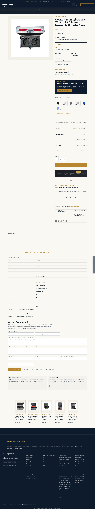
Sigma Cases (57, 446)
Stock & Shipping (30, 474)
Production (47, 4)
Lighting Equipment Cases (65, 484)
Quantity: (57, 156)
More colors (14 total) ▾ (63, 113)
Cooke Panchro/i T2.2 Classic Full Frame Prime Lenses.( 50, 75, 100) (72, 418)
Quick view (19, 404)
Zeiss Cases (49, 444)
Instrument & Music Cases (65, 463)
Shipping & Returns (79, 459)
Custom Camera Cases (80, 472)
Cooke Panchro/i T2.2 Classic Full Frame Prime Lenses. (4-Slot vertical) (59, 418)
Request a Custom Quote (65, 457)
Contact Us (78, 457)
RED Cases (9, 446)
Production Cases (79, 478)
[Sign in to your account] (76, 4)
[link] (85, 9)
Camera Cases (29, 455)
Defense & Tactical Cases (65, 467)
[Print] (61, 221)
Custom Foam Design (64, 459)
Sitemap (77, 482)
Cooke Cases (17, 444)
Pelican (54, 4)
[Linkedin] (66, 221)
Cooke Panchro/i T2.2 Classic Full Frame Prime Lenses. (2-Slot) (19, 418)
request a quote (30, 316)
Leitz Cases (50, 446)
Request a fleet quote (57, 386)
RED (44, 461)
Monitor (34, 4)
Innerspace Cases (10, 454)
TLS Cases (81, 444)
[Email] (58, 221)
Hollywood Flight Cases (80, 467)
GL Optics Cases (27, 446)
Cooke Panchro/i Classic (62, 72)
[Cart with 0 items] (78, 4)
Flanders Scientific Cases (67, 446)
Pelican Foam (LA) (79, 476)
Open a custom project (25, 313)
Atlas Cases (35, 446)
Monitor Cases (29, 459)
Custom (60, 4)
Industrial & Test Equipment (65, 469)
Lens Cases (29, 457)
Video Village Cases (63, 480)
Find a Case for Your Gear (49, 455)
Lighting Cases (29, 461)
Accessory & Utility (30, 469)
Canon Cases (32, 444)
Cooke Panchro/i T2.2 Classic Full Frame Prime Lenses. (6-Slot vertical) (32, 418)
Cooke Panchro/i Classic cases (41, 252)
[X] (63, 221)
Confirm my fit (14, 369)
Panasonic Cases (18, 446)
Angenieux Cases (40, 444)
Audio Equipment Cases (64, 486)
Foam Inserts (62, 461)
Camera (24, 4)
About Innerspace (79, 463)
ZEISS (44, 465)
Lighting (40, 4)
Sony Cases (24, 444)
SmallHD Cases (56, 444)
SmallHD (45, 467)
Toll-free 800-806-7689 (9, 465)
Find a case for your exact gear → (65, 74)
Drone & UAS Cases (63, 465)
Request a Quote (71, 197)
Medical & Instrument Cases (65, 472)
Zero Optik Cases (73, 444)
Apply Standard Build (64, 90)
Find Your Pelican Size (48, 469)
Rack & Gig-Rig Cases (31, 478)
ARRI (44, 457)
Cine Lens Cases (79, 469)
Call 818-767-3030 (19, 316)
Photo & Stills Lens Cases (65, 494)
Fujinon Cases (64, 444)
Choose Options (20, 408)
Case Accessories (30, 476)
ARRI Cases (10, 444)
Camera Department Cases (65, 476)
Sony (44, 459)
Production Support (30, 463)
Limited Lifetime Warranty (81, 461)
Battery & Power (30, 467)
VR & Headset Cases (64, 491)
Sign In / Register (79, 480)
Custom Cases (62, 455)
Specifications (14, 257)
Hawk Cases (10, 448)
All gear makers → (19, 448)
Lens (28, 4)
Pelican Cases (29, 472)
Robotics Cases (62, 474)
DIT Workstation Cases (64, 482)
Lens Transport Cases (64, 478)
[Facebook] (56, 221)
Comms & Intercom (30, 465)
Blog (76, 465)
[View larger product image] (30, 38)
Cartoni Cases (42, 446)
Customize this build (17, 386)
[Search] (73, 4)
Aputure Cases (78, 446)
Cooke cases (27, 252)
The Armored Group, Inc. (12, 504)
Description (11, 233)
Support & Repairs (79, 455)
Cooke (44, 463)
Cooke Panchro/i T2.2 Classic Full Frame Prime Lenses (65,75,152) (46, 418)
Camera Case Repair (80, 474)
